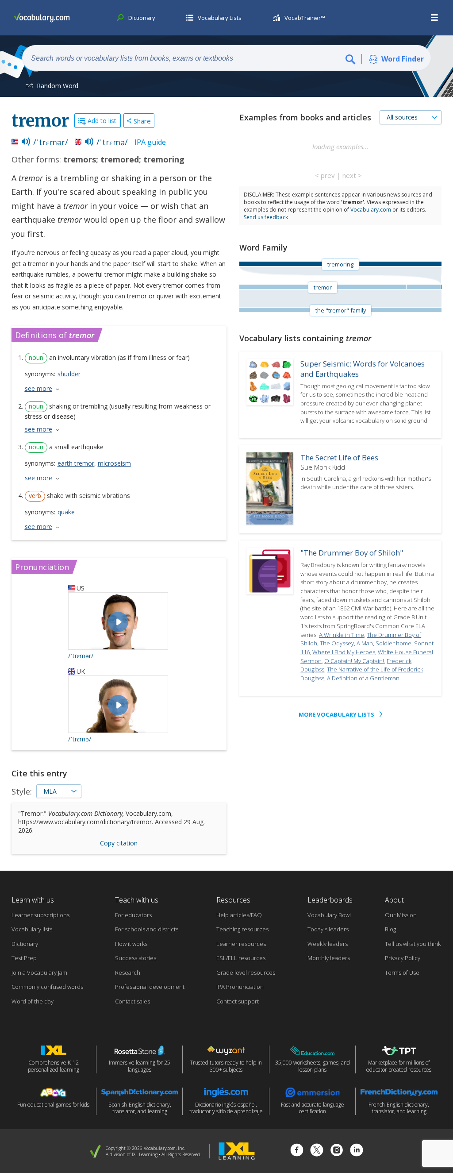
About (394, 900)
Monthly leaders (328, 958)
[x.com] (316, 1151)
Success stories (135, 958)
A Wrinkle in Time (341, 635)
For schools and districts (146, 929)
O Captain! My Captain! (354, 661)
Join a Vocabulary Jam (39, 972)
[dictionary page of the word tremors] (423, 287)
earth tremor (76, 463)
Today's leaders (328, 929)
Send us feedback (266, 217)
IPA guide (150, 142)
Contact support (237, 1001)
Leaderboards (330, 900)
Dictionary (25, 944)
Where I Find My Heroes (343, 652)
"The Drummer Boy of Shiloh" (351, 553)
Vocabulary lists (32, 929)
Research (127, 972)
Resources (233, 900)
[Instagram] (336, 1151)
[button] (435, 18)
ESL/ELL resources (240, 958)
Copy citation (119, 843)
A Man (365, 643)
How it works (131, 944)
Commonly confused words (47, 987)
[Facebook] (296, 1151)
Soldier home (393, 643)
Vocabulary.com (370, 209)
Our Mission (401, 915)
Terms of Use (402, 972)
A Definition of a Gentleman (363, 678)
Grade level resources (245, 972)
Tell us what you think (413, 944)
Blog (390, 929)
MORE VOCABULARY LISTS (336, 714)
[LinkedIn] (356, 1151)
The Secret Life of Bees (339, 457)
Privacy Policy (402, 958)
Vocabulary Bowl (329, 915)
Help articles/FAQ (239, 915)
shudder (69, 374)
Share (142, 120)
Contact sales (132, 1001)
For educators (133, 915)
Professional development (149, 987)
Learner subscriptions (40, 915)
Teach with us (136, 900)
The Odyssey (337, 643)
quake (66, 512)
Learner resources (241, 944)
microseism (114, 463)
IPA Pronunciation (240, 987)
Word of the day (33, 1001)
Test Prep (24, 958)
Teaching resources (242, 929)
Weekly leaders (327, 944)
